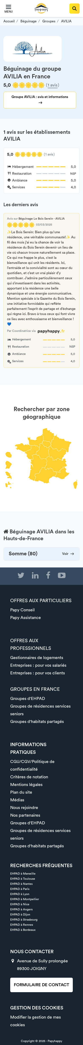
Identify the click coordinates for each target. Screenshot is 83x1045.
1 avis (52, 85)
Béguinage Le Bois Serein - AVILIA (42, 218)
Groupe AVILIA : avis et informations (39, 97)
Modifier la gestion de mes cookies (35, 1021)
